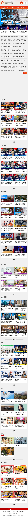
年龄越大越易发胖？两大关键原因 (20, 289)
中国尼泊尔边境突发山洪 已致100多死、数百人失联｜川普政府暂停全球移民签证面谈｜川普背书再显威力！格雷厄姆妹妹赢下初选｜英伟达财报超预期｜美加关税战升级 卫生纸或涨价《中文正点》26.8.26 (20, 124)
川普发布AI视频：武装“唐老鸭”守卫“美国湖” (14, 36)
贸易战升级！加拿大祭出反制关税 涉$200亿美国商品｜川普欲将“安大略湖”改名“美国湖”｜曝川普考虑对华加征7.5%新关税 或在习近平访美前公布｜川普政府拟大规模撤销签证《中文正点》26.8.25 (7, 137)
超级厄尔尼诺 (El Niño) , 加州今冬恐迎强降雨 (7, 400)
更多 (25, 72)
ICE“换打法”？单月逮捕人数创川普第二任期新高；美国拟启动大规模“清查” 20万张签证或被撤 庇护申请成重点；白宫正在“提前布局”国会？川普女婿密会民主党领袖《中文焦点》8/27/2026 (7, 157)
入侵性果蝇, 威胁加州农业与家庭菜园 (7, 426)
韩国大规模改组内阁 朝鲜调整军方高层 (12, 46)
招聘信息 (22, 511)
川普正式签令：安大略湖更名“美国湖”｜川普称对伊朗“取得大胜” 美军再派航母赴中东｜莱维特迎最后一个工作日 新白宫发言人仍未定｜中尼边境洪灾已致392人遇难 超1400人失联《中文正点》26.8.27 (7, 124)
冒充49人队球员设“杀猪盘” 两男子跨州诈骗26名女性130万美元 (7, 229)
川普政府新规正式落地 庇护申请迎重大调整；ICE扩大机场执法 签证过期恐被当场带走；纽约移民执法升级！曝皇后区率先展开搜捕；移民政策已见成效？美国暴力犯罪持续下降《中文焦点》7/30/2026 (7, 183)
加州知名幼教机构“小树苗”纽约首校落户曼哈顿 (7, 354)
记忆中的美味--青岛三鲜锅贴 (20, 487)
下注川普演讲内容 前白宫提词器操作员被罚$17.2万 (20, 255)
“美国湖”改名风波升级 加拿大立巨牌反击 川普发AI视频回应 (7, 204)
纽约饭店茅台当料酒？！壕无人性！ (5, 474)
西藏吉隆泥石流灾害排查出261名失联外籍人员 (14, 67)
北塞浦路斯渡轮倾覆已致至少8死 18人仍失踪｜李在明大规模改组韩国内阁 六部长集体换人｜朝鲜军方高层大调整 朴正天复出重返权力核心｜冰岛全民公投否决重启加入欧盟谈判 (7, 242)
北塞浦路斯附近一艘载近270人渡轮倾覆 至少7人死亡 (14, 50)
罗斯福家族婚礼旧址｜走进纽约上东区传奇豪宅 (20, 334)
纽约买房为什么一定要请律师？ (20, 380)
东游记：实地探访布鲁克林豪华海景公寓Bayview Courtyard (7, 322)
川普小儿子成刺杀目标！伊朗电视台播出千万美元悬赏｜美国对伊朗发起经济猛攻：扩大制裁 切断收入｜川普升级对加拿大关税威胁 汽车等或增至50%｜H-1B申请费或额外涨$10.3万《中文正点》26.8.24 (21, 137)
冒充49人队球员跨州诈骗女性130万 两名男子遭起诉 (14, 53)
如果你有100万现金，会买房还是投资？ (7, 367)
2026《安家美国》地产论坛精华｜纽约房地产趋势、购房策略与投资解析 (20, 322)
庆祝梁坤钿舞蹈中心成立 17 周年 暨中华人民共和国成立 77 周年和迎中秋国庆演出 (21, 426)
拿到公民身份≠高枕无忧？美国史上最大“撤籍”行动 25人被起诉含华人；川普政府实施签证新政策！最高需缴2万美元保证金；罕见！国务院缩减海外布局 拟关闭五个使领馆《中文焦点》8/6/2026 (21, 170)
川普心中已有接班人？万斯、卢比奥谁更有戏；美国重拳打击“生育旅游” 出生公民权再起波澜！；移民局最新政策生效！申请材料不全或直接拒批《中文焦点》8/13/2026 (7, 170)
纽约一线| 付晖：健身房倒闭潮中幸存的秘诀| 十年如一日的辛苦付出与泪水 (21, 367)
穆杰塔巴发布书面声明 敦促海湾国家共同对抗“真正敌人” (14, 43)
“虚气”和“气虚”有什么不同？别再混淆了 (6, 289)
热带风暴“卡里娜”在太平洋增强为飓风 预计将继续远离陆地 (14, 40)
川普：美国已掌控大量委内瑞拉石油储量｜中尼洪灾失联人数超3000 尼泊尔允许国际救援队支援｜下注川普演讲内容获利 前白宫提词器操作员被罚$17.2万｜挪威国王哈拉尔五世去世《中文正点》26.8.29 (7, 111)
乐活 (18, 7)
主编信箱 (10, 513)
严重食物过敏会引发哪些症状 (20, 276)
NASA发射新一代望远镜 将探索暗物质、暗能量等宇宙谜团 (20, 216)
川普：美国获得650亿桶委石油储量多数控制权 (21, 242)
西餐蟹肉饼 (17, 473)
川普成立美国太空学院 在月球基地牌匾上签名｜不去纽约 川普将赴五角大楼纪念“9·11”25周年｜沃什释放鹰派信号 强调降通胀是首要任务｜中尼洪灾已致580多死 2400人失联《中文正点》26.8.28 (21, 111)
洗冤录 (4, 445)
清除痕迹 (16, 513)
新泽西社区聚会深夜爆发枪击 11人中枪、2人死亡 (14, 57)
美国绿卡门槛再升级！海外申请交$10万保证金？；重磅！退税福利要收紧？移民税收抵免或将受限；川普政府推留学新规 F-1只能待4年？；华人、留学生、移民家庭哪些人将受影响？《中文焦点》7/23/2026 (20, 183)
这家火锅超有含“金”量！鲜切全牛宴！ (6, 487)
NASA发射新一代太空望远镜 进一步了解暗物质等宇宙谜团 (14, 60)
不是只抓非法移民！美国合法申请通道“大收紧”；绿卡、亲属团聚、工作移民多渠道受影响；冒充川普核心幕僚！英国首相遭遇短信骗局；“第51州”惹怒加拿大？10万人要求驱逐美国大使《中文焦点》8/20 (21, 157)
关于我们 (4, 511)
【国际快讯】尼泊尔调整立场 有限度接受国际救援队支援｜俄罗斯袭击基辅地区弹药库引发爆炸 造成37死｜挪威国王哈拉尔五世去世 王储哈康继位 (7, 255)
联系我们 (16, 511)
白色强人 (18, 445)
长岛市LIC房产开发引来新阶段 (7, 309)
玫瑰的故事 (5, 455)
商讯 (22, 7)
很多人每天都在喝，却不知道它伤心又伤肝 (20, 413)
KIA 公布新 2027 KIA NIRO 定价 (7, 413)
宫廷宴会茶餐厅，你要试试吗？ (6, 500)
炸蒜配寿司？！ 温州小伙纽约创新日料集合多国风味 (20, 500)
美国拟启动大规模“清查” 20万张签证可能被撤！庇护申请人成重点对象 (23, 32)
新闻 (8, 7)
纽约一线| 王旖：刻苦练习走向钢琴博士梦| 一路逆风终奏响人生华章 (21, 354)
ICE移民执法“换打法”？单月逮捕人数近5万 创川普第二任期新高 (14, 32)
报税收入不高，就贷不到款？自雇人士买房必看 (6, 380)
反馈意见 (10, 511)
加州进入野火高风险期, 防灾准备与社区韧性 (20, 400)
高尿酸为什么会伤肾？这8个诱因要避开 (6, 276)
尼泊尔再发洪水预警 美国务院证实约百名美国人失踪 (14, 63)
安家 (13, 7)
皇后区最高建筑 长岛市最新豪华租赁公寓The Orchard (7, 334)
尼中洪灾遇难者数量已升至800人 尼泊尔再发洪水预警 (20, 204)
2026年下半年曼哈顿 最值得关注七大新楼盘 (21, 309)
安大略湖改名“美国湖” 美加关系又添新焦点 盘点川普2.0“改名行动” (4, 32)
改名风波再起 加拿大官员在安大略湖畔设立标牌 (14, 70)
